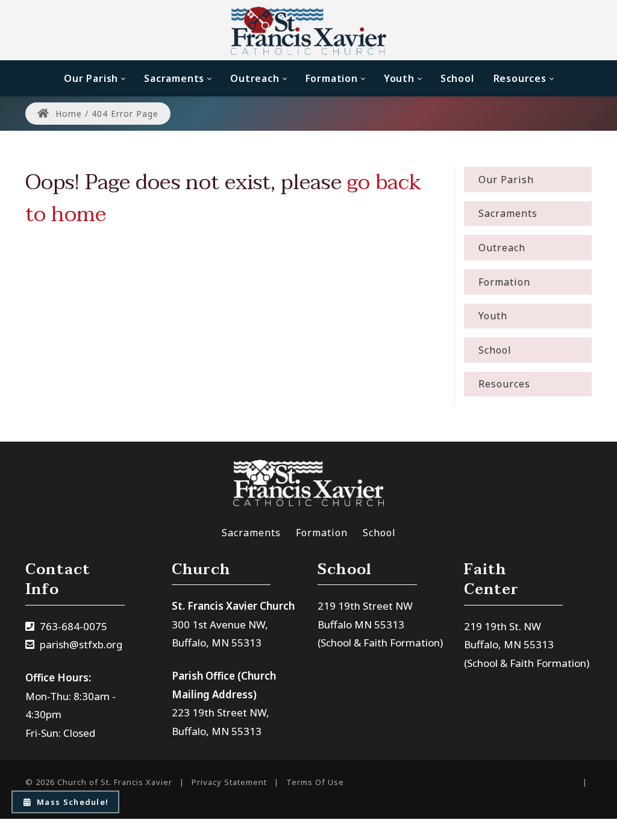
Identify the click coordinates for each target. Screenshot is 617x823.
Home (67, 113)
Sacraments (251, 532)
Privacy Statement (229, 782)
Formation (322, 532)
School (379, 532)
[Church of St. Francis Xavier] (309, 30)
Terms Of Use (315, 782)
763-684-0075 (73, 626)
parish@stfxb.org (81, 644)
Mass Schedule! (72, 801)
